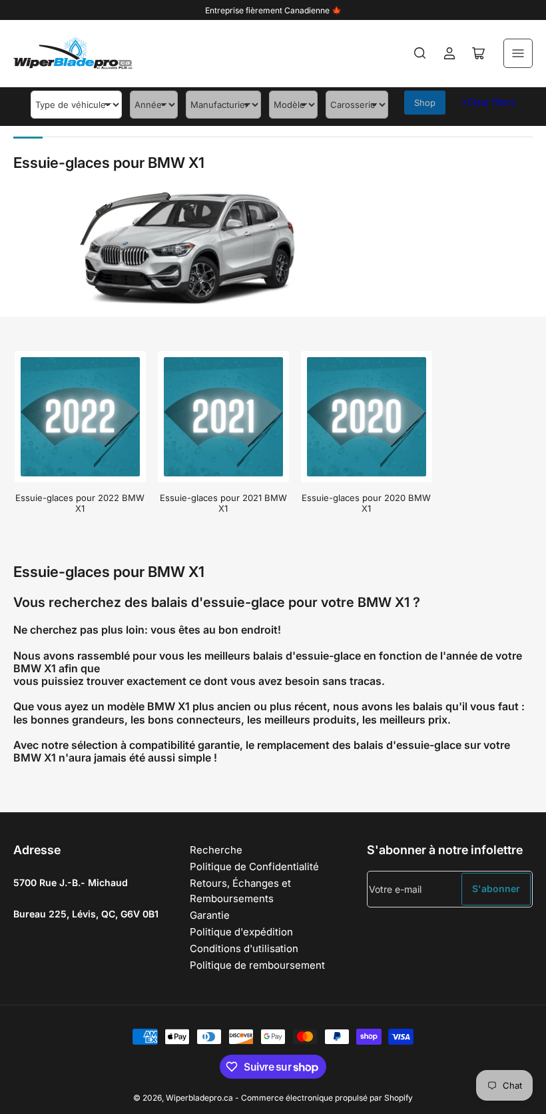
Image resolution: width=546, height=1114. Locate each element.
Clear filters (488, 102)
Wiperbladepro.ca (199, 1098)
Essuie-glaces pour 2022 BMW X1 (79, 503)
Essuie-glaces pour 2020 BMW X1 (366, 503)
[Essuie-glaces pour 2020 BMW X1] (366, 416)
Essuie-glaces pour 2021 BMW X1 (223, 503)
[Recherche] (420, 53)
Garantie (210, 915)
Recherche (216, 849)
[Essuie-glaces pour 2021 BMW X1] (223, 416)
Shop (424, 102)
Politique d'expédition (241, 931)
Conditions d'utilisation (244, 948)
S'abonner (496, 888)
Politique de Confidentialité (254, 866)
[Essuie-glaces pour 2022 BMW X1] (80, 416)
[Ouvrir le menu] (518, 53)
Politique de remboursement (257, 965)
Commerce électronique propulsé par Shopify (327, 1098)
